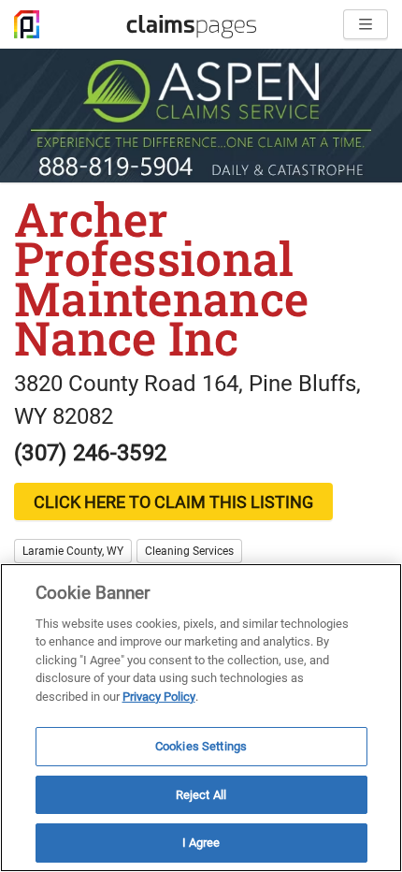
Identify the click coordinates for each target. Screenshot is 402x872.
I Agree (201, 843)
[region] (201, 717)
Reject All (201, 795)
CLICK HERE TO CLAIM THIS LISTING (173, 502)
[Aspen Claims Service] (201, 115)
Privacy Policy (158, 697)
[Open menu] (365, 24)
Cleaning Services (189, 551)
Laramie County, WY (72, 551)
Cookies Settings (201, 746)
